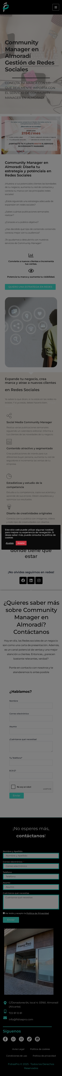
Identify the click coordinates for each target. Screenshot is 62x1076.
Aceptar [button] (21, 543)
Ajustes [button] (10, 543)
